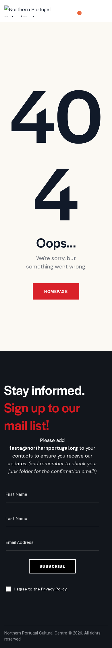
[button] (106, 11)
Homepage (56, 291)
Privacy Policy (54, 589)
